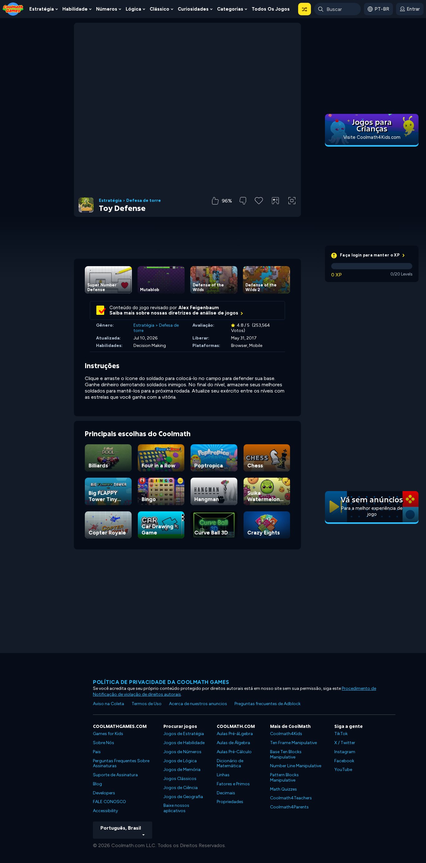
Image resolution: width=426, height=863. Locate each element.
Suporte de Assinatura (115, 775)
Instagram (344, 751)
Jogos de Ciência (180, 787)
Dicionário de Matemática (230, 763)
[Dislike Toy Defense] (243, 200)
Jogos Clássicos (179, 778)
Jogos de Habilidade (184, 742)
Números (106, 9)
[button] (304, 9)
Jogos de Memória (182, 769)
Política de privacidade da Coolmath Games (161, 682)
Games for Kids (108, 733)
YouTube (343, 769)
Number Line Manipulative (295, 765)
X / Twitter (344, 742)
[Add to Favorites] (258, 200)
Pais (97, 751)
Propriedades (230, 801)
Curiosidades (193, 9)
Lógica (133, 9)
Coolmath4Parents (289, 807)
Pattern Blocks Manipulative (284, 777)
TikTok (341, 733)
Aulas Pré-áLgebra (235, 733)
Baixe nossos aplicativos (176, 808)
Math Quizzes (283, 789)
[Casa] (13, 9)
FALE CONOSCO (109, 801)
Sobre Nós (103, 742)
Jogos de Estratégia (183, 733)
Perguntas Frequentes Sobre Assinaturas (121, 763)
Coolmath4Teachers (291, 798)
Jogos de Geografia (183, 796)
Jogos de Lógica (180, 760)
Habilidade (75, 9)
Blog (97, 784)
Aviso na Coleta (108, 703)
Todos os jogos (271, 9)
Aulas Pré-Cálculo (234, 751)
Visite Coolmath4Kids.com (371, 137)
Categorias (230, 9)
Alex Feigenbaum (198, 307)
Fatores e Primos (233, 784)
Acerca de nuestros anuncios (198, 703)
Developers (104, 793)
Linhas (223, 775)
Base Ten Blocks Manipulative (286, 754)
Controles (275, 211)
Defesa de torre (143, 200)
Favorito (259, 210)
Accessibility (105, 810)
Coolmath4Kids (286, 733)
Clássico (159, 9)
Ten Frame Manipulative (293, 742)
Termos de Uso (147, 703)
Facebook (344, 760)
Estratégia (41, 9)
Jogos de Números (182, 751)
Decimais (226, 793)
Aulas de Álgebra (233, 742)
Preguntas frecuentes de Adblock (268, 703)
